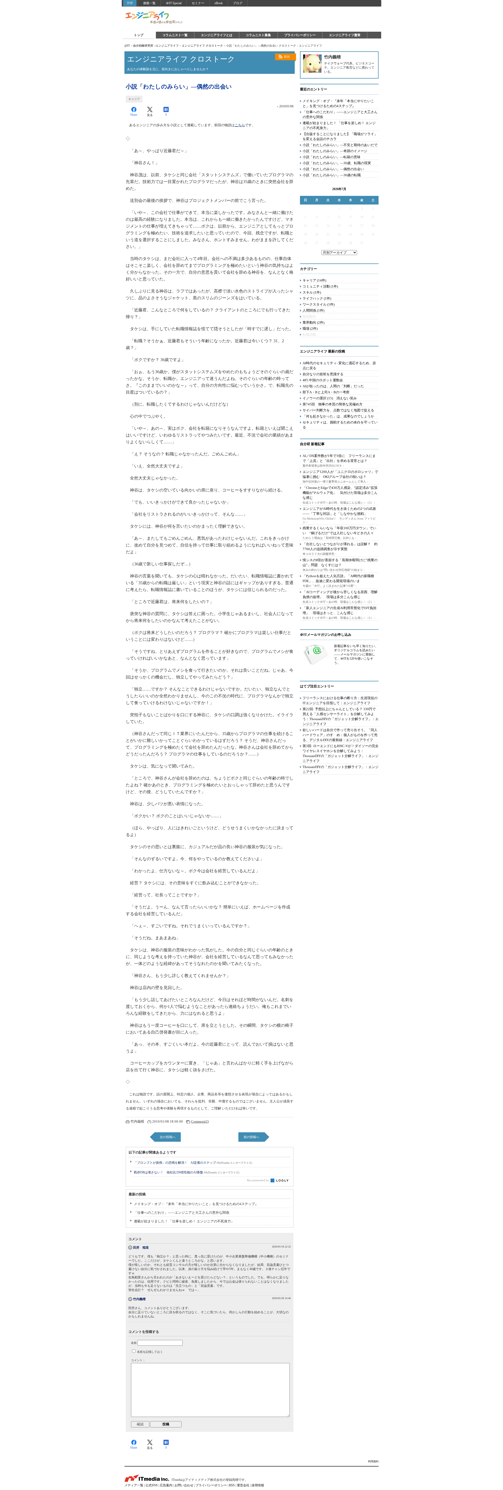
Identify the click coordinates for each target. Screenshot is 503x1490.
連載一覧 (149, 3)
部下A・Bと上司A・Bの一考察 (326, 392)
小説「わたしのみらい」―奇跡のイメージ (335, 151)
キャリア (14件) (314, 280)
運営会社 (243, 1485)
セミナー (198, 3)
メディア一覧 (133, 1485)
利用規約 (373, 1461)
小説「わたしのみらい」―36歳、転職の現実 (337, 163)
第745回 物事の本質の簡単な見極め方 (333, 404)
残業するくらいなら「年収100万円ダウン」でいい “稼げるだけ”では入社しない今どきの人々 (339, 530)
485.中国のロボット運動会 (323, 380)
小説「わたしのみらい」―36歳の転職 (332, 175)
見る (150, 115)
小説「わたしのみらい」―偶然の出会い (333, 169)
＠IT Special (174, 3)
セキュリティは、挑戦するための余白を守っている (340, 424)
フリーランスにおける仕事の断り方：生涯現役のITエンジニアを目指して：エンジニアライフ (340, 700)
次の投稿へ (168, 1137)
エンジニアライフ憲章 (344, 35)
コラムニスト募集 (258, 35)
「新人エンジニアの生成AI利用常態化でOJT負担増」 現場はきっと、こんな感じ (339, 610)
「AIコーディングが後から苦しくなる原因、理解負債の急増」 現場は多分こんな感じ (340, 594)
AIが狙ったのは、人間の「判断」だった (333, 386)
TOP (130, 3)
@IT (127, 45)
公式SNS (151, 1485)
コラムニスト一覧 (175, 35)
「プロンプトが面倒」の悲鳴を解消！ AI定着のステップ (193, 1163)
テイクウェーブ (335, 63)
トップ (138, 35)
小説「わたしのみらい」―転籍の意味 (331, 157)
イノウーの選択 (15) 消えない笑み (330, 398)
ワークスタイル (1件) (319, 304)
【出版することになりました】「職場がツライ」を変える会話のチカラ (340, 136)
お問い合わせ (183, 1485)
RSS (287, 57)
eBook (219, 3)
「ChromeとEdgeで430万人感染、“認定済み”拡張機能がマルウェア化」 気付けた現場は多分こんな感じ (340, 493)
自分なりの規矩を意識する (323, 374)
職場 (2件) (310, 328)
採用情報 (258, 1485)
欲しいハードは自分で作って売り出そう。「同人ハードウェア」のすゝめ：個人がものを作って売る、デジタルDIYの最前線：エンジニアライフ (340, 735)
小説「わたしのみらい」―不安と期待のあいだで (340, 145)
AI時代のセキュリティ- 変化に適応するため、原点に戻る (339, 365)
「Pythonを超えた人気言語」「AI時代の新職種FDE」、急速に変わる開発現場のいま (338, 578)
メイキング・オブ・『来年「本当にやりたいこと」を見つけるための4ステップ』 (196, 1204)
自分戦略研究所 (143, 45)
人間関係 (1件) (313, 310)
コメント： (138, 1360)
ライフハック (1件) (317, 298)
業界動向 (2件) (313, 322)
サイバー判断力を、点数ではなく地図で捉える (338, 410)
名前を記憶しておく (150, 1351)
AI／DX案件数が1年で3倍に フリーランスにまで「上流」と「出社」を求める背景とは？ (339, 458)
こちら (240, 125)
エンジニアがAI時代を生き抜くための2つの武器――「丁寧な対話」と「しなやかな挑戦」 (339, 511)
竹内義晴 (139, 1299)
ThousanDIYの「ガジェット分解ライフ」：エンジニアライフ (341, 769)
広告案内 (166, 1485)
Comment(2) (200, 1121)
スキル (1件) (312, 292)
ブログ (237, 3)
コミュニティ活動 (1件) (320, 286)
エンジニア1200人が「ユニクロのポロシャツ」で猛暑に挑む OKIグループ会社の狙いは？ (340, 474)
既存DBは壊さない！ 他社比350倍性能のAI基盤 (186, 1172)
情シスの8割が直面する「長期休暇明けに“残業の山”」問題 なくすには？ (340, 562)
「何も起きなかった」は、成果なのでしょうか (338, 416)
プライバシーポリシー (300, 35)
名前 (134, 1342)
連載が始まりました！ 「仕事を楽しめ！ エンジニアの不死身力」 (184, 1221)
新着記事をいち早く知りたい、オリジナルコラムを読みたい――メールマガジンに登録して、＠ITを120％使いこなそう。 (356, 654)
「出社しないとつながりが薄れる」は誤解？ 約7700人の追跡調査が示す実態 (340, 546)
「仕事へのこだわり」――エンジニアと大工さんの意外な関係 (181, 1213)
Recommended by (258, 1180)
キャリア (134, 99)
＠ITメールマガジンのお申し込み (325, 635)
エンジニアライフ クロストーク (202, 45)
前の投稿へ (251, 1137)
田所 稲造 (141, 1247)
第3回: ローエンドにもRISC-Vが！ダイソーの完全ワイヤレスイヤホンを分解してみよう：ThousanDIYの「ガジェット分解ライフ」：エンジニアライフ (341, 753)
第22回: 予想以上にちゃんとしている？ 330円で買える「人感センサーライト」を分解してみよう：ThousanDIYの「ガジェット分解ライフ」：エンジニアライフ (341, 716)
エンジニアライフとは (216, 35)
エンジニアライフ (154, 17)
